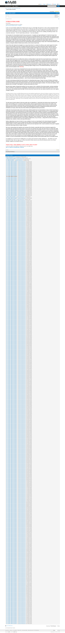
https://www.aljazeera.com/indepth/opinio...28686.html (15, 147)
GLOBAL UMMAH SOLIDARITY (11, 196)
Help (59, 4)
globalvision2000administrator (21, 158)
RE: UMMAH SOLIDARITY (10, 159)
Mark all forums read (31, 630)
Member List (49, 4)
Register (16, 6)
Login (13, 6)
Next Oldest (8, 151)
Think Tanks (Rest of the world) (16, 8)
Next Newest (12, 151)
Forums (6, 8)
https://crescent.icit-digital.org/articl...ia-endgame (13, 25)
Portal (40, 4)
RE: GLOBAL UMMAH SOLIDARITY (11, 161)
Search (44, 4)
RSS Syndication (36, 630)
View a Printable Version (9, 625)
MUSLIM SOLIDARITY (9, 157)
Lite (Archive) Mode (24, 630)
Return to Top (19, 630)
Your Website (15, 630)
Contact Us (11, 630)
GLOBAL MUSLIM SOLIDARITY (11, 158)
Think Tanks (9, 8)
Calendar (54, 4)
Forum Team (7, 630)
